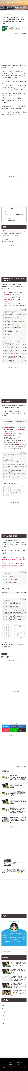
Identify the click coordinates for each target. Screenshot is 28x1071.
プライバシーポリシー (7, 1064)
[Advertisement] (14, 49)
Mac (3, 1009)
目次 (12, 209)
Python (4, 654)
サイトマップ (20, 1064)
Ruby (3, 1016)
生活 (3, 1023)
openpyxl (5, 656)
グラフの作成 (8, 218)
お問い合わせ (20, 1062)
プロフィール (7, 1062)
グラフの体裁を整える (10, 220)
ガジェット (5, 1019)
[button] (25, 951)
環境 (6, 212)
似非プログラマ (14, 922)
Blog (3, 1005)
